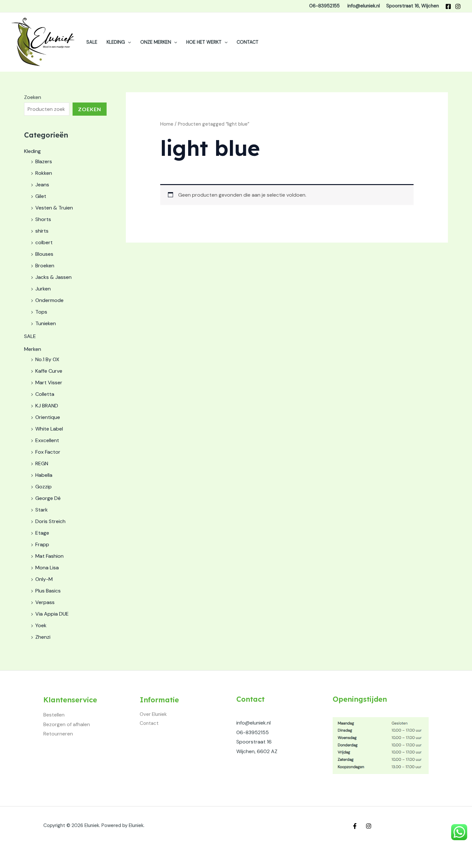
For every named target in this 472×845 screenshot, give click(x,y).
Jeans (42, 184)
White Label (49, 428)
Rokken (43, 173)
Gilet (40, 196)
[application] (128, 42)
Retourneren (58, 733)
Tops (41, 311)
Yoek (41, 625)
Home (166, 124)
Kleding (116, 42)
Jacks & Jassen (53, 277)
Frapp (42, 544)
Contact (247, 42)
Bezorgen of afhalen (66, 724)
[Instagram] (458, 6)
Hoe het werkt (204, 42)
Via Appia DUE (52, 613)
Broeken (44, 265)
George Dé (48, 498)
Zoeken (32, 97)
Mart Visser (48, 382)
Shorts (43, 219)
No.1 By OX (47, 359)
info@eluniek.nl (253, 722)
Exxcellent (47, 440)
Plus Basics (48, 590)
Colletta (44, 394)
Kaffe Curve (48, 371)
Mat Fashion (49, 556)
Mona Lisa (47, 567)
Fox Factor (47, 452)
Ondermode (49, 300)
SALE (91, 42)
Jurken (43, 288)
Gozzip (43, 486)
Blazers (43, 161)
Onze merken (155, 42)
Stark (41, 509)
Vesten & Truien (54, 207)
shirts (41, 230)
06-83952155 (252, 732)
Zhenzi (42, 637)
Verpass (45, 602)
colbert (44, 242)
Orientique (47, 417)
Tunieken (45, 323)
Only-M (44, 579)
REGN (41, 463)
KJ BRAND (46, 405)
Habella (43, 475)
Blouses (44, 254)
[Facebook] (448, 6)
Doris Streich (50, 521)
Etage (42, 532)
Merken (32, 349)
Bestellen (54, 714)
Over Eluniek (153, 714)
